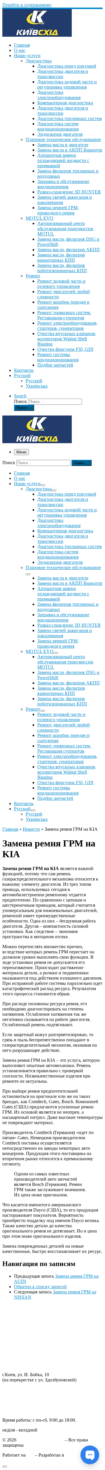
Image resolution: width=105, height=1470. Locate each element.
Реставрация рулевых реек (28, 1327)
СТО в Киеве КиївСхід (41, 1439)
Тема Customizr (80, 1455)
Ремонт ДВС (15, 1306)
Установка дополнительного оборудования (45, 1348)
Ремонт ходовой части (24, 1312)
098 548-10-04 (16, 1389)
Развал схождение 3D (23, 1333)
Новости (31, 829)
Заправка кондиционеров (27, 1338)
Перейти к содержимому (27, 4)
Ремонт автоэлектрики (25, 1343)
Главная (10, 829)
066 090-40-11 (15, 1394)
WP (30, 1455)
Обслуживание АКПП (24, 1317)
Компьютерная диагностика (30, 1364)
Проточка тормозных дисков (31, 1322)
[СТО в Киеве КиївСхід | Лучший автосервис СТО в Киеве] (37, 35)
